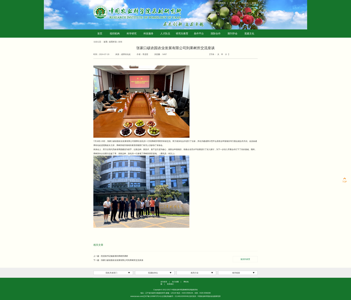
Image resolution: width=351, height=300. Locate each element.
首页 (100, 33)
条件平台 (199, 33)
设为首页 (164, 282)
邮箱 (254, 3)
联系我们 (170, 284)
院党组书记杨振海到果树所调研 (114, 256)
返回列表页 (245, 259)
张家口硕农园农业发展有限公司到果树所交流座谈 (122, 260)
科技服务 (148, 33)
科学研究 (132, 33)
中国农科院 (220, 3)
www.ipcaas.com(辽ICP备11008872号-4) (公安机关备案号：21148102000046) (159, 296)
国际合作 (216, 33)
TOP (344, 182)
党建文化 (249, 33)
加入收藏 (175, 282)
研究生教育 (182, 33)
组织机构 (115, 33)
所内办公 (234, 3)
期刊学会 (232, 33)
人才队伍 (165, 33)
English (245, 3)
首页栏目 (113, 42)
